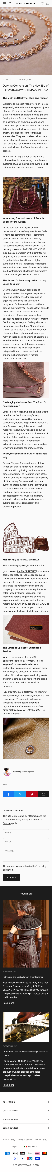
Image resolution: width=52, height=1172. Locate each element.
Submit (11, 877)
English (14, 1147)
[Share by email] (43, 794)
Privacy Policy (20, 819)
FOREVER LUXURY (24, 80)
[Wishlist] (42, 3)
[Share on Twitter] (20, 794)
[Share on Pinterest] (32, 794)
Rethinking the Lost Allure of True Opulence (23, 977)
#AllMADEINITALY (26, 571)
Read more (8, 1002)
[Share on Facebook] (8, 794)
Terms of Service (25, 1140)
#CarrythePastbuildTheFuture (19, 453)
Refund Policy (41, 1140)
